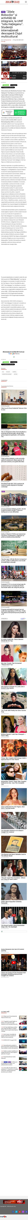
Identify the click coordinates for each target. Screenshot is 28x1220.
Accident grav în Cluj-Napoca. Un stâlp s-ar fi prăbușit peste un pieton (9, 1063)
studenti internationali (6, 374)
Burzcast (13, 1215)
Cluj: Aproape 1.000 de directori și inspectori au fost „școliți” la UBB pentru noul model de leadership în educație (14, 560)
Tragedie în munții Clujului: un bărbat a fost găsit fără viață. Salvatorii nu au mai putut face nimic (9, 1023)
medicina (14, 371)
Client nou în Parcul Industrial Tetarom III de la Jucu (14, 408)
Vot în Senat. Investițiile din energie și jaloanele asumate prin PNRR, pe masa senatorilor (8, 1036)
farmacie (8, 371)
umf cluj (15, 374)
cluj (3, 371)
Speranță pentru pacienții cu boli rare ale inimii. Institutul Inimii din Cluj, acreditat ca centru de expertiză (9, 1047)
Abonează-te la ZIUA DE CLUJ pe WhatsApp (21, 112)
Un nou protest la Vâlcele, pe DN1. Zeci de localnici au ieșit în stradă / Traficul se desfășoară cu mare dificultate (13, 510)
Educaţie (3, 41)
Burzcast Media (19, 1215)
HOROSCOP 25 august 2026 (8, 1040)
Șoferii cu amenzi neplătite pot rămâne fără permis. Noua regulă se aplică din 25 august (9, 1052)
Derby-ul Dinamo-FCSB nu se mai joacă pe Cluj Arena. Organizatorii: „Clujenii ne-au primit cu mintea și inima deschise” (13, 535)
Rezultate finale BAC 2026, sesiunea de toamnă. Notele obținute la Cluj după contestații (12, 485)
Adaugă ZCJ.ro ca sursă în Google (9, 112)
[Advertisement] (14, 261)
